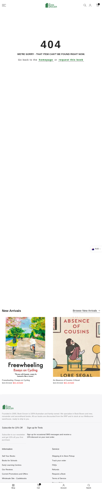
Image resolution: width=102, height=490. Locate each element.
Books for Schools (9, 460)
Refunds (55, 469)
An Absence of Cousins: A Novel (66, 380)
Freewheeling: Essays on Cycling (16, 380)
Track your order (59, 460)
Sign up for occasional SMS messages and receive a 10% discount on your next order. (49, 435)
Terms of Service (59, 478)
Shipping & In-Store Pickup (63, 456)
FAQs (54, 465)
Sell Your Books (8, 456)
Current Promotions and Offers (15, 474)
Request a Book (58, 474)
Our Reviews (7, 469)
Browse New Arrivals (85, 310)
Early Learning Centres (11, 465)
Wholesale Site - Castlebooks (14, 478)
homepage (46, 60)
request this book (71, 60)
